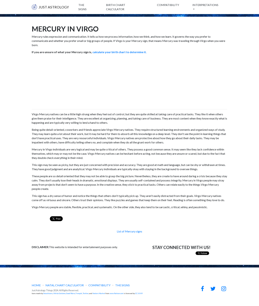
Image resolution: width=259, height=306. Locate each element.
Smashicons (48, 293)
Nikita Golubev (59, 293)
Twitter (85, 293)
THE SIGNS (82, 7)
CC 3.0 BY (139, 293)
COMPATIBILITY (168, 5)
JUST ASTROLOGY (54, 7)
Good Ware (70, 293)
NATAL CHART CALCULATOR (64, 285)
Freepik (79, 293)
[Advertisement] (129, 81)
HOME (36, 285)
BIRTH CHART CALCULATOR (115, 7)
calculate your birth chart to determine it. (119, 52)
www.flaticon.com (117, 293)
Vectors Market (98, 293)
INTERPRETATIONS (205, 5)
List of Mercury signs (129, 231)
